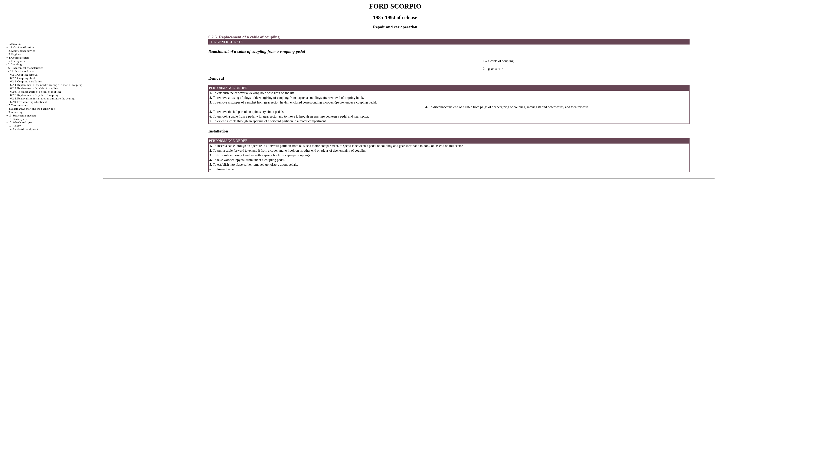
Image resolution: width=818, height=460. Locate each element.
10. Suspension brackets (22, 115)
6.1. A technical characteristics (25, 67)
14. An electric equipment (23, 129)
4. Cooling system (19, 57)
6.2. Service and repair (22, 71)
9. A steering (16, 112)
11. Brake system (18, 119)
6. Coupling (15, 64)
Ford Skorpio (14, 44)
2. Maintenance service (22, 50)
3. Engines (15, 54)
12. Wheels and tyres (20, 122)
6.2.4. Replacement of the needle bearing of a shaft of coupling (46, 84)
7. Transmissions (18, 105)
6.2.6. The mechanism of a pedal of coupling (35, 91)
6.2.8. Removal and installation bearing (42, 98)
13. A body (15, 125)
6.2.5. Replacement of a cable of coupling (34, 88)
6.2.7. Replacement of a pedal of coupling (34, 95)
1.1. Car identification (21, 47)
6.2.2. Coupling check (23, 78)
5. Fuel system (17, 61)
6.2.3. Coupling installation (26, 81)
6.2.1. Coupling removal (24, 74)
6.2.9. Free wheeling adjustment (28, 102)
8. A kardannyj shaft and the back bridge (32, 108)
